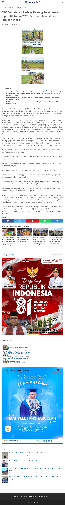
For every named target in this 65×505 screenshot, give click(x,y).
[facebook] (8, 221)
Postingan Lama (57, 255)
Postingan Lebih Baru (8, 255)
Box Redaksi (23, 496)
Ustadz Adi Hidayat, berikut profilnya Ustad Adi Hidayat (26, 461)
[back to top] (61, 501)
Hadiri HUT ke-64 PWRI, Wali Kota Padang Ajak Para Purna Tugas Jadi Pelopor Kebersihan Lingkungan (18, 360)
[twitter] (20, 221)
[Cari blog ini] (62, 2)
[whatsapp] (45, 221)
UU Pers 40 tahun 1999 (45, 496)
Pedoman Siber (33, 496)
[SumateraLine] (32, 2)
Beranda (16, 496)
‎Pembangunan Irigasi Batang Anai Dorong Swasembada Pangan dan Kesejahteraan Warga (34, 91)
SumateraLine (34, 502)
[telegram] (57, 221)
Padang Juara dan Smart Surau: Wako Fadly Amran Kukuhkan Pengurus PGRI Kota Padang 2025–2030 (19, 354)
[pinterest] (32, 221)
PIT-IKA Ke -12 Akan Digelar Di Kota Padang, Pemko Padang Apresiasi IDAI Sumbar (34, 477)
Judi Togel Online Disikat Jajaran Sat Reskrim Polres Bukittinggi (28, 453)
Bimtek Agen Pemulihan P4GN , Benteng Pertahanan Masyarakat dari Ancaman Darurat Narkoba (18, 347)
